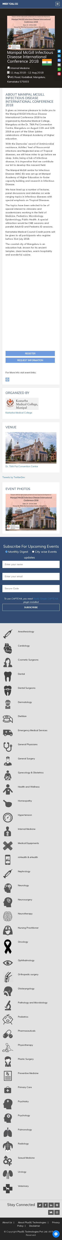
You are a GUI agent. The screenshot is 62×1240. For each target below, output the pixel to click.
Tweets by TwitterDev (13, 477)
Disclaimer (34, 1225)
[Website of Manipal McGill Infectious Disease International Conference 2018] (7, 379)
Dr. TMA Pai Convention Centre (22, 466)
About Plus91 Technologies (32, 1222)
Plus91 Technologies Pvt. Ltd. (32, 1231)
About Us (7, 1222)
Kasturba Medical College (19, 412)
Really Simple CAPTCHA (45, 598)
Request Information (30, 360)
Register (30, 353)
